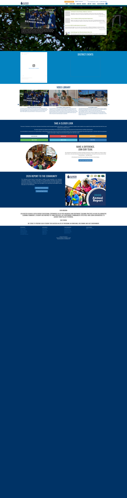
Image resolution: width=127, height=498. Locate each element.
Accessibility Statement (24, 234)
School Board (72, 3)
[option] (34, 101)
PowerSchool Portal (94, 1)
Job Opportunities (67, 228)
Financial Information (23, 231)
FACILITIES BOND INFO (100, 3)
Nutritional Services (67, 229)
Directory (89, 3)
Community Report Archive (41, 191)
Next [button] (108, 104)
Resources (84, 3)
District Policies (23, 229)
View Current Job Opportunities (85, 160)
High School (44, 234)
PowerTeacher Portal (67, 231)
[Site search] (106, 4)
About (67, 3)
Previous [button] (18, 104)
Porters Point (44, 229)
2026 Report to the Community (42, 187)
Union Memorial (45, 230)
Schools (94, 3)
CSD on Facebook (91, 228)
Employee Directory (23, 230)
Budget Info (79, 3)
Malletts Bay (44, 231)
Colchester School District (25, 81)
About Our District (23, 228)
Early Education (44, 228)
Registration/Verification (69, 1)
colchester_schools (33, 81)
